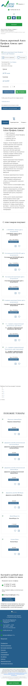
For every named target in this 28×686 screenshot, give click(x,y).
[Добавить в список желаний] (19, 246)
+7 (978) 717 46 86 (10, 586)
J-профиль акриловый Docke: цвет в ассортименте (14, 305)
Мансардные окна (6, 661)
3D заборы (4, 657)
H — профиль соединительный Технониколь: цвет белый (14, 328)
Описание (5, 122)
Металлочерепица (6, 645)
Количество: (6, 86)
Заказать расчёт (14, 17)
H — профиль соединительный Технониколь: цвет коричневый (14, 352)
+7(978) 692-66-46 (15, 9)
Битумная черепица (6, 648)
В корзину (21, 91)
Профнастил (4, 643)
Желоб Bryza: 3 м (14, 518)
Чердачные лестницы (7, 663)
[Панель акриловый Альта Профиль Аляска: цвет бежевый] (14, 53)
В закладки (22, 57)
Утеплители (4, 652)
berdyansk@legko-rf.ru (11, 595)
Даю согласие (14, 683)
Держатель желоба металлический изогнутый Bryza (14, 447)
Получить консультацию (8, 599)
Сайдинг (3, 659)
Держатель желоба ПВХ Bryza (14, 495)
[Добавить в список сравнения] (15, 246)
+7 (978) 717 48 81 (9, 584)
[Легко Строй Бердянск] (7, 4)
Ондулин (3, 650)
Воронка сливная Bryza (14, 421)
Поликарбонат (5, 654)
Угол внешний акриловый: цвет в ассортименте (14, 281)
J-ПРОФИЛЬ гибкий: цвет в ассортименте (14, 234)
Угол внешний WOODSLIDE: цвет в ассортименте (14, 258)
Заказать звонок (9, 17)
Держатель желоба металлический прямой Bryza (14, 472)
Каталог (14, 24)
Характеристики (14, 122)
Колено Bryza (14, 541)
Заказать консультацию (10, 108)
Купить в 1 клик (8, 92)
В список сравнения (9, 57)
